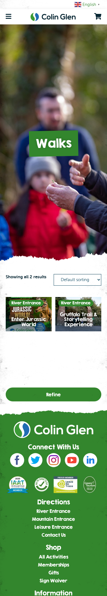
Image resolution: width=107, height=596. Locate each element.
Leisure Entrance (54, 527)
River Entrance (53, 511)
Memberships (53, 564)
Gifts (54, 572)
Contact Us (54, 535)
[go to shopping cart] (97, 16)
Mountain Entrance (53, 519)
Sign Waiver (53, 580)
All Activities (53, 556)
